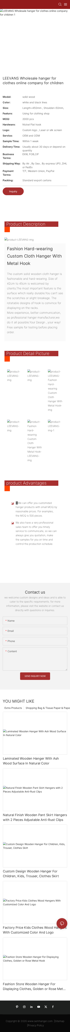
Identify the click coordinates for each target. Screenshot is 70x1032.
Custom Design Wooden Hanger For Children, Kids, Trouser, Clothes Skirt (31, 873)
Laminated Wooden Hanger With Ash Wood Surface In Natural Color (31, 761)
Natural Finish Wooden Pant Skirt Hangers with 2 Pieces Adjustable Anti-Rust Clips (35, 817)
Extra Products (13, 707)
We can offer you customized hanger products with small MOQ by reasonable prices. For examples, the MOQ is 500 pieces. (36, 509)
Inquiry (13, 191)
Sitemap (59, 1021)
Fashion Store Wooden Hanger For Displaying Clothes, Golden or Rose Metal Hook (34, 986)
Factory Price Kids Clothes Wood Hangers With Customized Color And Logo (35, 930)
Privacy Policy (36, 1025)
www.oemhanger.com (40, 1021)
